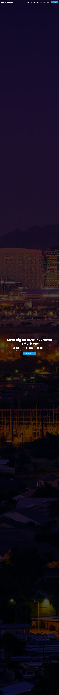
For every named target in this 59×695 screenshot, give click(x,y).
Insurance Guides (35, 2)
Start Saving (54, 2)
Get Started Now (29, 353)
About (27, 2)
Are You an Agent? (44, 2)
